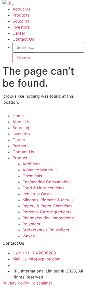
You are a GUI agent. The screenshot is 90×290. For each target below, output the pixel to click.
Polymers (31, 223)
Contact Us (23, 39)
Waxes (28, 235)
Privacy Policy (15, 282)
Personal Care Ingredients (46, 211)
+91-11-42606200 (34, 252)
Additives (31, 163)
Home (18, 115)
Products (21, 15)
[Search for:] (48, 47)
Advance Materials (40, 169)
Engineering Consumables (47, 181)
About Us (21, 9)
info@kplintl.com (36, 258)
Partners (20, 145)
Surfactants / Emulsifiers (45, 229)
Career (18, 33)
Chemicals (32, 175)
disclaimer (42, 282)
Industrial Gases (37, 193)
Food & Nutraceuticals (43, 187)
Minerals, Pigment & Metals (48, 199)
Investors (21, 27)
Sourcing (20, 21)
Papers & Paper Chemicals (47, 205)
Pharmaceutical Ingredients (48, 217)
